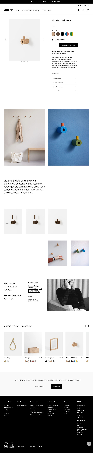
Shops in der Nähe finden (22, 406)
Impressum (7, 413)
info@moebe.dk (32, 299)
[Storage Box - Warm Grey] (35, 361)
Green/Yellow (71, 34)
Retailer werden (51, 409)
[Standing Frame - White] (48, 361)
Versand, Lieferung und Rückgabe (36, 406)
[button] (43, 39)
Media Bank (50, 413)
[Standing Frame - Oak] (51, 361)
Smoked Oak (58, 34)
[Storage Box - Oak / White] (28, 361)
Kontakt (6, 411)
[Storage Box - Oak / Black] (26, 361)
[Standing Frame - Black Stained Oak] (53, 361)
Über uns (6, 405)
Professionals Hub (52, 405)
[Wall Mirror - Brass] (87, 361)
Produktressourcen (58, 87)
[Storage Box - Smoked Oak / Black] (30, 361)
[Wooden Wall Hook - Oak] (67, 361)
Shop (17, 10)
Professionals (47, 10)
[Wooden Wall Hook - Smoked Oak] (69, 361)
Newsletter (67, 405)
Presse (49, 411)
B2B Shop (50, 407)
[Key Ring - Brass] (5, 361)
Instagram (67, 407)
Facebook (67, 409)
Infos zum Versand (57, 91)
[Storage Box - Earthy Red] (33, 361)
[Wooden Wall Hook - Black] (72, 361)
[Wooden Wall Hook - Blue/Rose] (74, 361)
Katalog (49, 415)
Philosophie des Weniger (8, 408)
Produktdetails (57, 78)
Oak (53, 34)
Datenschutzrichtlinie (36, 415)
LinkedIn (66, 413)
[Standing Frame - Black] (46, 361)
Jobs (5, 415)
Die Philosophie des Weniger (31, 10)
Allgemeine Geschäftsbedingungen (36, 411)
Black (62, 34)
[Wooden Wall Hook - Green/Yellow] (76, 361)
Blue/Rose (67, 34)
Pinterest (66, 411)
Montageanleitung (58, 82)
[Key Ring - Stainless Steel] (7, 361)
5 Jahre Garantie (34, 409)
